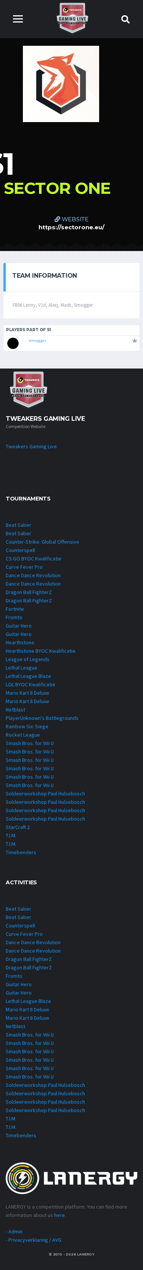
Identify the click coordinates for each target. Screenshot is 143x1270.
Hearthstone (20, 642)
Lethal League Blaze (28, 676)
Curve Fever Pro (24, 566)
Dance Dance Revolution (33, 575)
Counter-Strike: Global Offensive (42, 541)
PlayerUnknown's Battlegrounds (42, 718)
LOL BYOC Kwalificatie (30, 684)
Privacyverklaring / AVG (34, 1239)
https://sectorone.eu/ (71, 227)
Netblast (15, 709)
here (59, 1215)
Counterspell (20, 550)
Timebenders (21, 852)
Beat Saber (18, 525)
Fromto (14, 617)
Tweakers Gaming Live (31, 446)
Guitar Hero (19, 625)
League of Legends (28, 659)
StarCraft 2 (18, 827)
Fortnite (15, 608)
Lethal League (21, 667)
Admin (15, 1231)
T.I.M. (11, 835)
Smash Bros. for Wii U (30, 743)
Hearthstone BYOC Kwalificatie (41, 650)
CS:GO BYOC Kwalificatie (33, 558)
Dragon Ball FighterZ (29, 592)
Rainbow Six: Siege (27, 726)
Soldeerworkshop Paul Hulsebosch (45, 793)
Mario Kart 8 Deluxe (27, 692)
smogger (37, 340)
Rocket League (23, 734)
